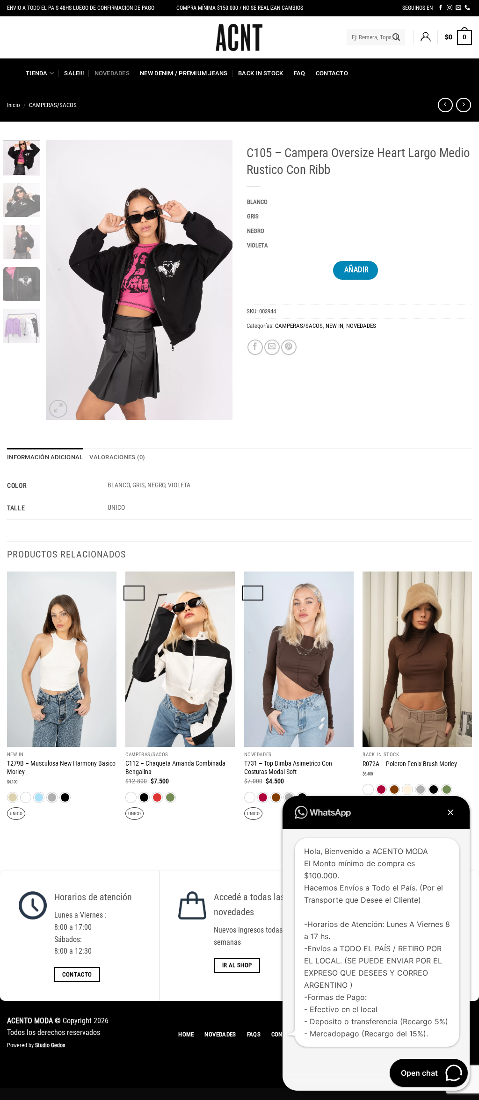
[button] (425, 37)
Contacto (332, 73)
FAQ (299, 73)
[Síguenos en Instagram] (449, 8)
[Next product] (445, 105)
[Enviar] (396, 37)
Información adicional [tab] (45, 457)
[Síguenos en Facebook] (440, 8)
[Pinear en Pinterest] (289, 347)
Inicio (13, 105)
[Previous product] (463, 105)
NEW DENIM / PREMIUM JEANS (183, 73)
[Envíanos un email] (458, 8)
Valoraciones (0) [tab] (117, 457)
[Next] (217, 280)
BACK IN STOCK (260, 73)
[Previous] (61, 280)
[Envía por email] (272, 347)
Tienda (37, 73)
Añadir (356, 270)
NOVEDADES (112, 73)
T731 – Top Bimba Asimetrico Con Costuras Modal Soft (288, 768)
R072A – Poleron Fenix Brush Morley (410, 764)
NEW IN (334, 325)
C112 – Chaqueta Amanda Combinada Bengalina (175, 768)
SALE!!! (74, 73)
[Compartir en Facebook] (255, 347)
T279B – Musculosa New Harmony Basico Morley (61, 768)
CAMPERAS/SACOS (53, 105)
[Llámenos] (467, 8)
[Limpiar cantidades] (274, 202)
